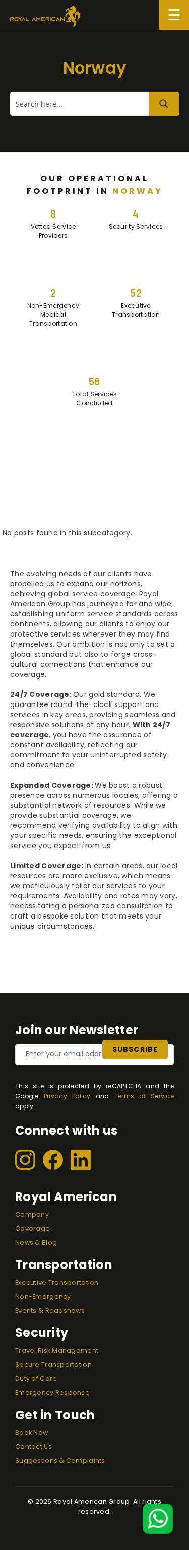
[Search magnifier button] (164, 104)
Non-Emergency (43, 1296)
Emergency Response (52, 1392)
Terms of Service (144, 1096)
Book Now (31, 1432)
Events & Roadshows (50, 1310)
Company (32, 1214)
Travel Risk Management (56, 1350)
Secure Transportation (53, 1364)
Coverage (32, 1228)
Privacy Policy (67, 1096)
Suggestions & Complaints (60, 1460)
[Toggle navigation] (174, 15)
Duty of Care (36, 1378)
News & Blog (36, 1242)
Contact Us (33, 1446)
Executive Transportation (57, 1282)
